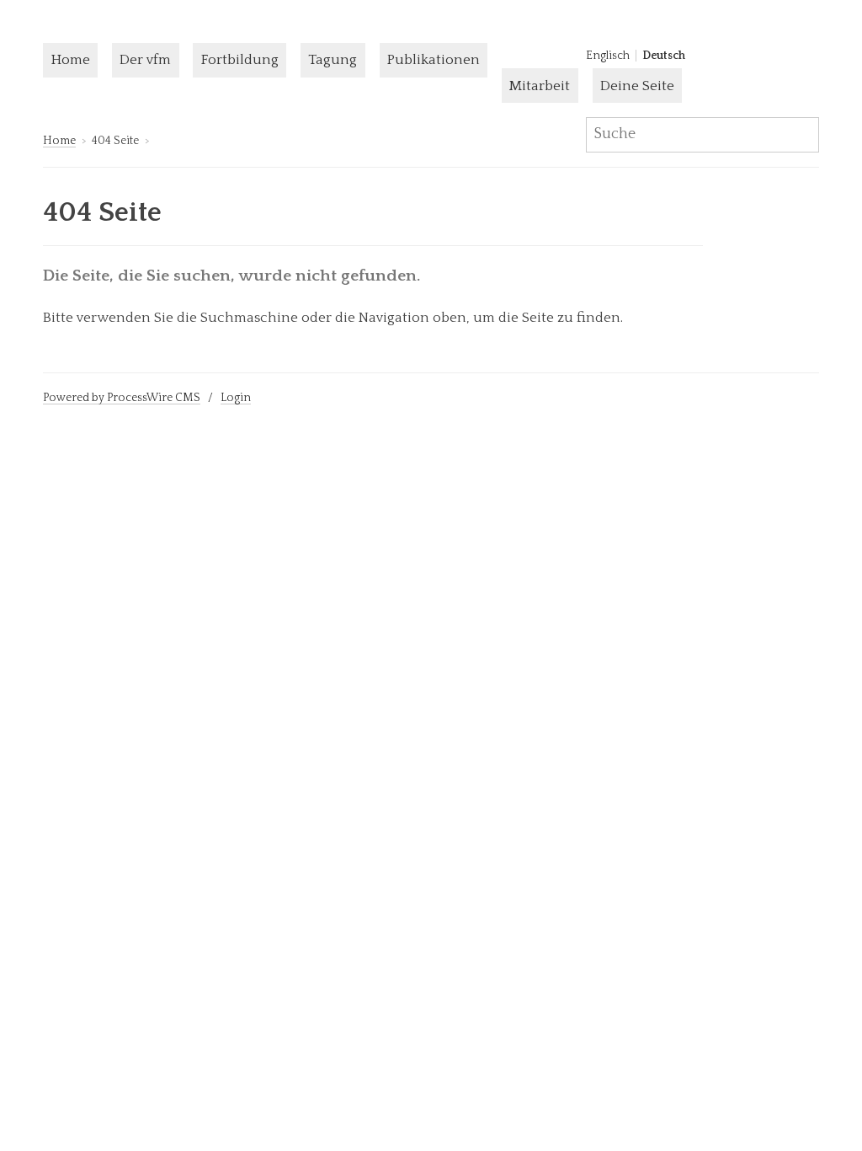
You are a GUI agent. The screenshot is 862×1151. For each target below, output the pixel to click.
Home (70, 59)
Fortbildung (240, 59)
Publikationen (433, 59)
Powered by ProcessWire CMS (121, 398)
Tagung (332, 59)
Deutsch (663, 56)
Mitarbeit (539, 86)
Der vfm (145, 59)
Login (236, 398)
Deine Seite (637, 86)
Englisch (608, 56)
